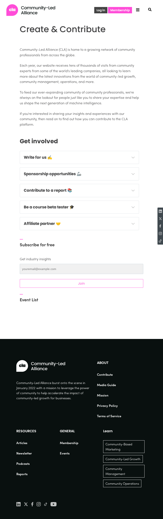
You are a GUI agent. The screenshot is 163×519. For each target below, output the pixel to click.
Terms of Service (109, 416)
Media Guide (106, 385)
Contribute (105, 374)
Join (81, 283)
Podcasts (23, 463)
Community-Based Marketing (118, 447)
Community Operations (122, 483)
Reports (22, 474)
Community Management (115, 471)
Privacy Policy (107, 405)
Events (65, 453)
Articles (21, 443)
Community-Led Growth (123, 459)
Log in (101, 10)
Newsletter (24, 453)
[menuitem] (109, 374)
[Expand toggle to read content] (133, 157)
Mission (102, 395)
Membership (120, 10)
